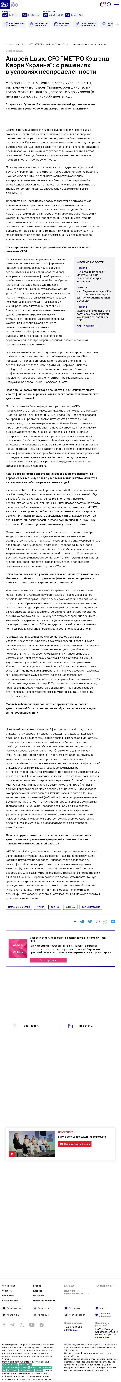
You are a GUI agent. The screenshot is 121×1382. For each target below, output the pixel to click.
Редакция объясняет (105, 1315)
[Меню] (116, 4)
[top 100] (14, 4)
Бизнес (37, 1285)
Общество (8, 1295)
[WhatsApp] (105, 922)
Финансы (7, 1290)
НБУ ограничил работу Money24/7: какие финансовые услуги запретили (90, 276)
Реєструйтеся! (48, 960)
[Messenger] (113, 922)
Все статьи (86, 1025)
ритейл (40, 907)
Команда (69, 1285)
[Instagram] (41, 1325)
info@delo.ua (102, 1337)
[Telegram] (82, 921)
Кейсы (103, 1308)
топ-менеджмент (91, 907)
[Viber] (98, 922)
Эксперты (74, 1308)
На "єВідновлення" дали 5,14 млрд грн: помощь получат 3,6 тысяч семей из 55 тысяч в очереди (94, 296)
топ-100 (55, 907)
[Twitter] (90, 921)
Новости (82, 267)
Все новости (85, 326)
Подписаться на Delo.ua (77, 1144)
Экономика (8, 1285)
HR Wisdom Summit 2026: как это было (82, 1136)
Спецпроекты (10, 1300)
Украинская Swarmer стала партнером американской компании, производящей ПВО (93, 315)
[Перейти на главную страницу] (5, 4)
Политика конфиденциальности (76, 1292)
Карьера (37, 1290)
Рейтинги (38, 1295)
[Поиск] (109, 4)
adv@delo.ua (70, 1330)
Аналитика (13, 1315)
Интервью (43, 1315)
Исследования (77, 1315)
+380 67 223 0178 (73, 1327)
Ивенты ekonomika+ (44, 1300)
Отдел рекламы (105, 1285)
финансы (70, 907)
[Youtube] (32, 1325)
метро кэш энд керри (19, 907)
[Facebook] (75, 921)
